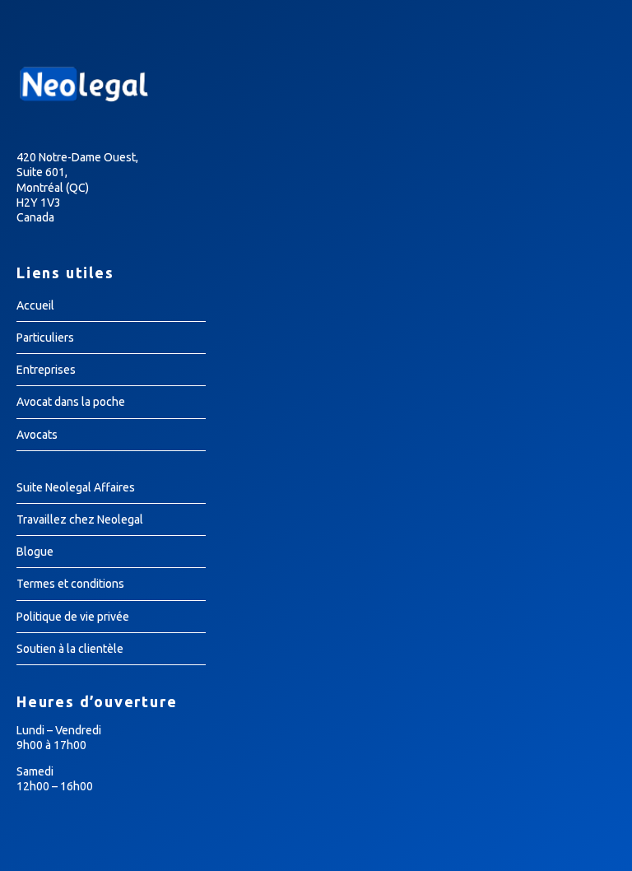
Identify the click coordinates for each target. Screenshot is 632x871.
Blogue (34, 551)
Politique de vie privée (72, 616)
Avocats (37, 434)
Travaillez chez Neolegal (79, 519)
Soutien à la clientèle (69, 648)
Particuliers (45, 337)
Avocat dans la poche (70, 401)
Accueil (35, 305)
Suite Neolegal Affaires (75, 487)
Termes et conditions (70, 583)
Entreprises (46, 369)
